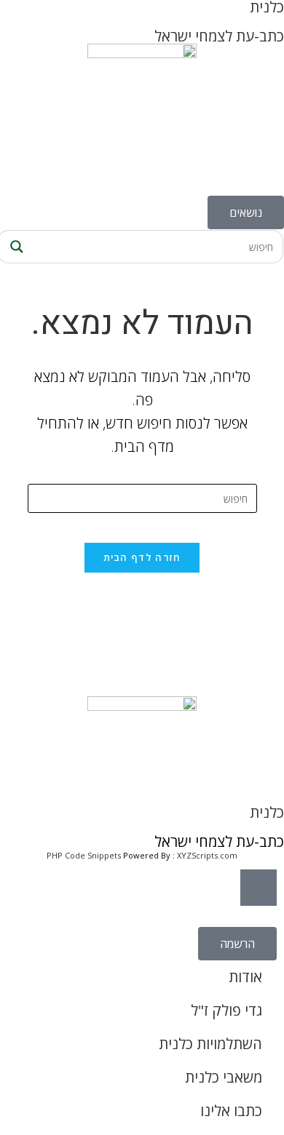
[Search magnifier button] (14, 246)
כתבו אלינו (231, 1110)
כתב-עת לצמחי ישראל (219, 36)
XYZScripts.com (207, 855)
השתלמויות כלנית (210, 1044)
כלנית (267, 812)
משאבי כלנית (223, 1077)
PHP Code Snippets (84, 855)
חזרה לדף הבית (142, 557)
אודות (245, 977)
